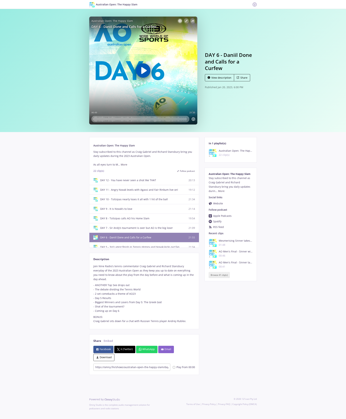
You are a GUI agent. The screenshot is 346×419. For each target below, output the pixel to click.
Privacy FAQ (224, 404)
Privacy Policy (209, 404)
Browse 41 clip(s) (219, 275)
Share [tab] (97, 341)
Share (243, 77)
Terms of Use (193, 404)
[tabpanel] (144, 293)
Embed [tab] (108, 341)
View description (221, 77)
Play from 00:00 (185, 367)
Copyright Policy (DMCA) (244, 404)
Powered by (97, 399)
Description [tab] (101, 259)
